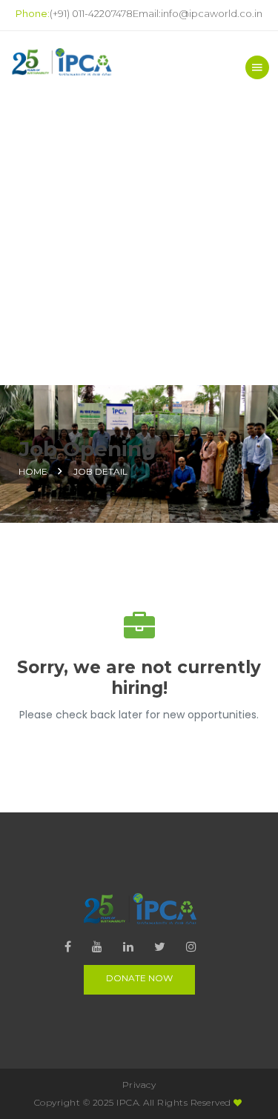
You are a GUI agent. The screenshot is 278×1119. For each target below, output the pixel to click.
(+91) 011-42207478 (91, 13)
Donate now (139, 977)
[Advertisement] (139, 239)
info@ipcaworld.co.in (211, 13)
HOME (33, 471)
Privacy (139, 1084)
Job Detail (100, 471)
